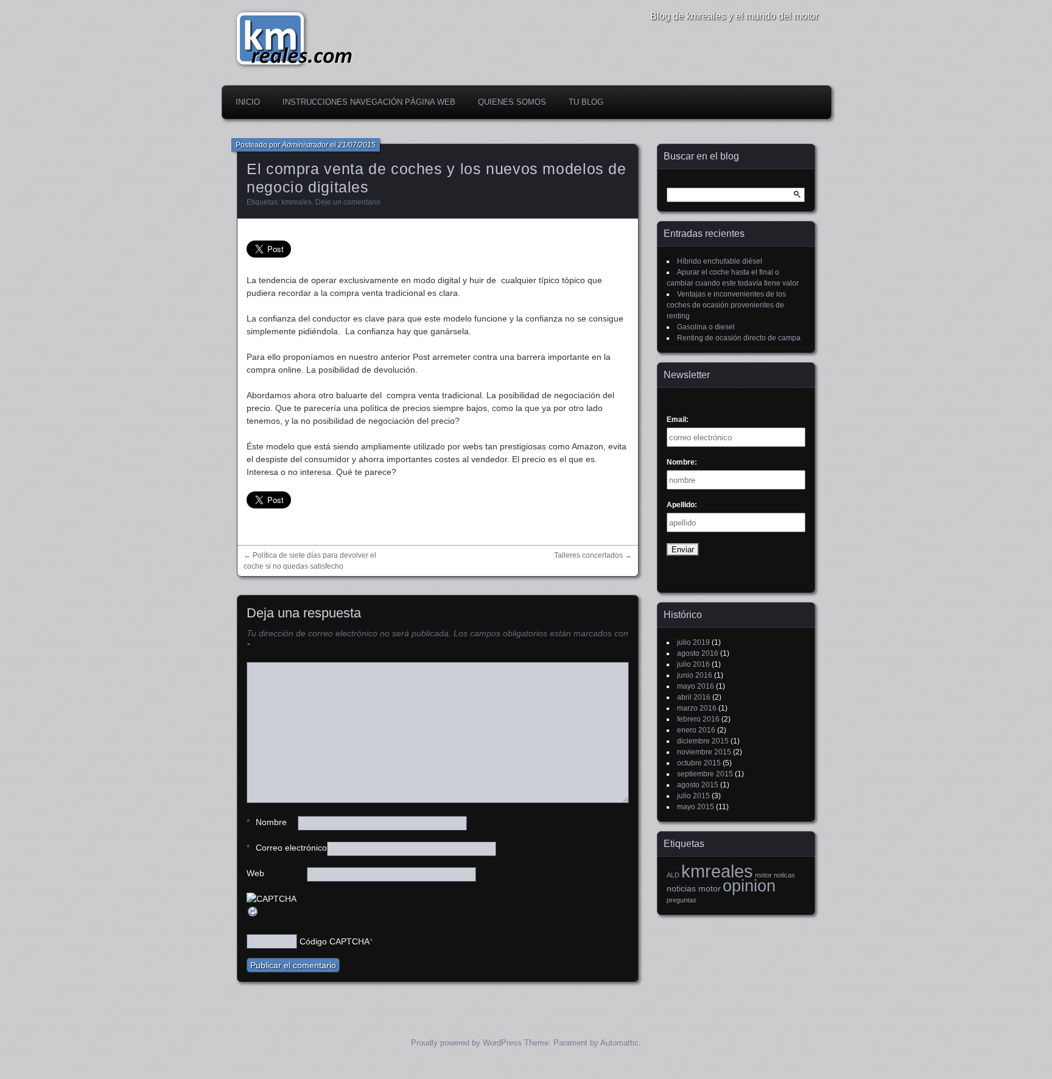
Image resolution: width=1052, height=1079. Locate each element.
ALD (673, 875)
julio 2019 (693, 642)
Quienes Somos (512, 102)
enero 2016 (696, 730)
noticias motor (694, 888)
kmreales (296, 202)
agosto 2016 (697, 653)
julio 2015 (693, 796)
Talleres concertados (588, 555)
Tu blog (586, 102)
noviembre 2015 (704, 752)
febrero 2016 (698, 719)
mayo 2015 (695, 807)
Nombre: (682, 462)
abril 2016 (693, 697)
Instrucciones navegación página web (368, 102)
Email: (678, 419)
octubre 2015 (699, 763)
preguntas (681, 900)
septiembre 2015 (705, 774)
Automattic (619, 1042)
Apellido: (682, 505)
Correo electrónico (287, 847)
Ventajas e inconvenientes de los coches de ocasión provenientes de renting (726, 305)
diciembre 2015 (703, 741)
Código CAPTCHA (335, 941)
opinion (749, 886)
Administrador (305, 145)
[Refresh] (253, 914)
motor (763, 875)
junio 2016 (694, 675)
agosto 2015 (697, 785)
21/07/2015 (357, 145)
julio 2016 (693, 664)
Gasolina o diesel (706, 327)
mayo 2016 (695, 686)
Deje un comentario (347, 202)
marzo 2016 (697, 708)
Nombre (267, 822)
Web (255, 873)
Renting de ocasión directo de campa (739, 338)
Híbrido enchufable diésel (719, 261)
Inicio (248, 102)
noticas (784, 875)
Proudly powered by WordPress (466, 1042)
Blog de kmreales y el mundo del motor (734, 16)
